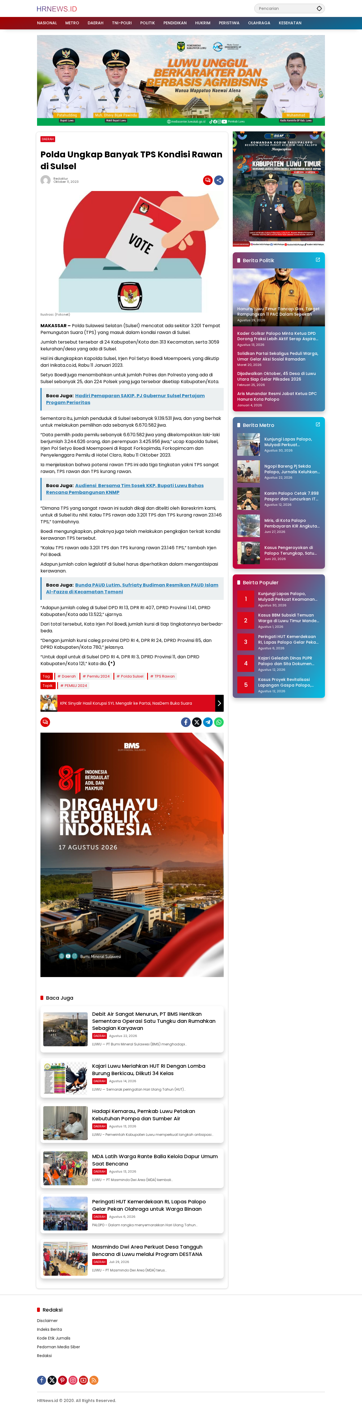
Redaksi (44, 1355)
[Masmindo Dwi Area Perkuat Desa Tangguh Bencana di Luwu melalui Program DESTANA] (65, 1259)
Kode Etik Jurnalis (53, 1338)
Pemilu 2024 (98, 676)
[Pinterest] (62, 1380)
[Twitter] (197, 722)
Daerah (69, 676)
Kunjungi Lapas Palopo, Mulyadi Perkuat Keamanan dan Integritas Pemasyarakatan (291, 442)
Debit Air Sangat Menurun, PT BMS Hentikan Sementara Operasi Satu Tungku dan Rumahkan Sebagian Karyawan (154, 1021)
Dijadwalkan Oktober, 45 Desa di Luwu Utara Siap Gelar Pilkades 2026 (276, 376)
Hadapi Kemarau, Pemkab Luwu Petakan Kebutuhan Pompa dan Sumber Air (143, 1115)
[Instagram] (72, 1380)
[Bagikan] (219, 180)
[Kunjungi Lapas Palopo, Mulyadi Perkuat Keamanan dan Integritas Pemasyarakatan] (248, 444)
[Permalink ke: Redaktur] (46, 180)
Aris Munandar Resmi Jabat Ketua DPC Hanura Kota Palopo (277, 396)
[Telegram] (208, 722)
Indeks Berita (49, 1329)
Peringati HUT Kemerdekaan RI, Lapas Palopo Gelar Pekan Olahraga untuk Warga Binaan (149, 1205)
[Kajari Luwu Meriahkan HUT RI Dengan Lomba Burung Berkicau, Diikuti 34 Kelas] (65, 1078)
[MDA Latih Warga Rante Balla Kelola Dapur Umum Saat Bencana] (65, 1168)
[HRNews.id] (57, 8)
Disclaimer (47, 1320)
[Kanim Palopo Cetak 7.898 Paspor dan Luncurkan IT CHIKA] (248, 498)
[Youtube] (83, 1380)
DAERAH (48, 139)
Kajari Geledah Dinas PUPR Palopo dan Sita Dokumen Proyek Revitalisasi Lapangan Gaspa (288, 661)
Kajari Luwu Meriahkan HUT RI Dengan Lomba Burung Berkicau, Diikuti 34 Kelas (148, 1069)
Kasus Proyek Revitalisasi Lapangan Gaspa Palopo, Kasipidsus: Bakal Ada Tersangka (284, 682)
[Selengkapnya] (317, 259)
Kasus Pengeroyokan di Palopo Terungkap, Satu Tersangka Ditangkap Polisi (289, 550)
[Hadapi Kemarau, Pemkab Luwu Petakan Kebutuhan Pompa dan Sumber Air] (65, 1123)
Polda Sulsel (132, 676)
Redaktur (60, 178)
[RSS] (93, 1380)
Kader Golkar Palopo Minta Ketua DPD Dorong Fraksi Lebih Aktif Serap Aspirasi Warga (278, 336)
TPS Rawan (165, 676)
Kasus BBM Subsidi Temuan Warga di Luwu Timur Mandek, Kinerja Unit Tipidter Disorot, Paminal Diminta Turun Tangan (289, 618)
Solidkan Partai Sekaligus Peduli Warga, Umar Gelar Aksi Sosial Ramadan (277, 356)
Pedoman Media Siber (58, 1347)
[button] (319, 8)
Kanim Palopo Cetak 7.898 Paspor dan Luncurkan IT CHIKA (291, 496)
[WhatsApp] (219, 722)
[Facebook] (186, 722)
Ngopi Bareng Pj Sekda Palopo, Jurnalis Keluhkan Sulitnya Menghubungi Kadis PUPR (290, 469)
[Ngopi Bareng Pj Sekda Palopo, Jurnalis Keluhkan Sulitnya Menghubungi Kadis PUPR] (248, 471)
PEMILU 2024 (76, 685)
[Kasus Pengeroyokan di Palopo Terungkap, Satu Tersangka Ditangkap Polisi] (248, 553)
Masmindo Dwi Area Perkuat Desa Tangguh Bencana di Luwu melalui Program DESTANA (147, 1250)
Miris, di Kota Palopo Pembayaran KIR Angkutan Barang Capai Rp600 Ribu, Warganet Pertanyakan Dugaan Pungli (292, 523)
